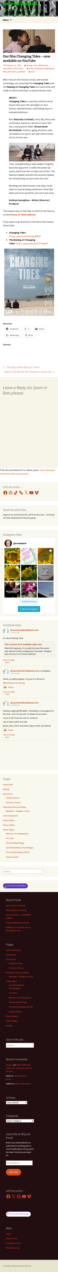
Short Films (18, 68)
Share (7, 662)
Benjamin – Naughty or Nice (18, 811)
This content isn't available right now (23, 644)
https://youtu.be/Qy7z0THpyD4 (32, 243)
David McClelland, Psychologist (19, 847)
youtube (21, 71)
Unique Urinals (12, 857)
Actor (35, 65)
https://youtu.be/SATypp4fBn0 (25, 236)
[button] (12, 556)
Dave (33, 71)
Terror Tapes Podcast (15, 905)
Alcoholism (39, 68)
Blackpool (43, 65)
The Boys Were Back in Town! (21, 367)
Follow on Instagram (29, 609)
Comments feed (13, 1243)
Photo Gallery (9, 825)
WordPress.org (12, 1247)
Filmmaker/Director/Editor (14, 807)
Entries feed (11, 1238)
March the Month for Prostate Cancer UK (29, 372)
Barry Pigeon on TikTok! (16, 910)
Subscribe (13, 1172)
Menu (6, 19)
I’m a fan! (10, 838)
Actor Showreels (10, 815)
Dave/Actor (8, 794)
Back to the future (22, 1083)
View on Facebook (9, 660)
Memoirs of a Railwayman (17, 833)
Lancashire (7, 68)
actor (31, 68)
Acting (29, 65)
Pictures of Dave (13, 802)
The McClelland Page (15, 843)
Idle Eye (9, 1064)
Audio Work (8, 784)
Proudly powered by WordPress (17, 1265)
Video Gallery (9, 820)
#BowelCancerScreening (14, 683)
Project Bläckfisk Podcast (17, 922)
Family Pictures (12, 797)
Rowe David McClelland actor (24, 630)
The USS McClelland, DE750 (18, 852)
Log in (8, 1233)
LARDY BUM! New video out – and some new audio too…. (19, 1068)
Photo (10, 687)
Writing (6, 789)
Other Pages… (9, 829)
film (4, 71)
